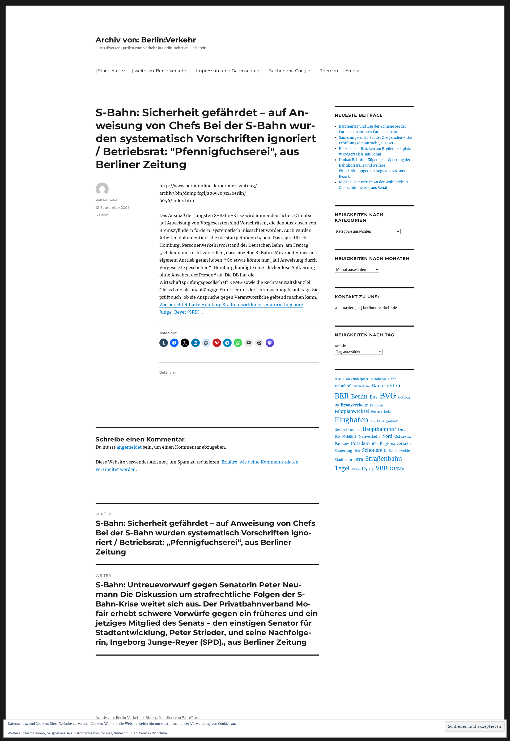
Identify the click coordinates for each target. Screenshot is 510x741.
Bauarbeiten (386, 386)
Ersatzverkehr (354, 405)
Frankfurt (377, 421)
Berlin (359, 396)
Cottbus (404, 397)
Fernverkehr (381, 412)
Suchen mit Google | (291, 70)
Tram (356, 469)
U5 (364, 469)
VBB (382, 468)
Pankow (342, 443)
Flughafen (351, 420)
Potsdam (360, 443)
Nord (387, 436)
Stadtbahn (343, 459)
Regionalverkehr (395, 443)
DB (337, 405)
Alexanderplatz (357, 379)
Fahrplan (376, 405)
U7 (371, 469)
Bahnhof (343, 386)
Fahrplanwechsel (352, 411)
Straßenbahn (383, 458)
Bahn (392, 379)
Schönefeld (374, 450)
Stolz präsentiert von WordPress (173, 718)
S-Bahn (102, 215)
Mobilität (349, 437)
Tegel (342, 468)
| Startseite (107, 70)
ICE (337, 437)
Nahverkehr (369, 436)
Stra (358, 459)
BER (342, 396)
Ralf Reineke (106, 200)
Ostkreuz (402, 436)
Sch (357, 451)
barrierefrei (361, 386)
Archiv (340, 346)
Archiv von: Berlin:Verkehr (146, 39)
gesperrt (392, 421)
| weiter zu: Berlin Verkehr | (160, 70)
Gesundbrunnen (347, 430)
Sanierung (343, 450)
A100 (339, 378)
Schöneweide (399, 451)
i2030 (402, 430)
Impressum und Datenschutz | (229, 70)
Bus (373, 397)
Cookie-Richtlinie (153, 733)
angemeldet (129, 447)
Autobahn (378, 379)
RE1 (375, 444)
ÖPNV (397, 468)
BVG (388, 396)
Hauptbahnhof (379, 429)
